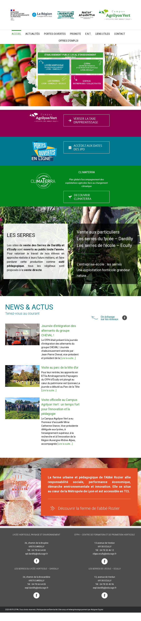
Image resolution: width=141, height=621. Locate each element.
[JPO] (44, 141)
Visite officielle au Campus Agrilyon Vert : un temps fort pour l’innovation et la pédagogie (22, 408)
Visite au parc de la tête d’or (22, 376)
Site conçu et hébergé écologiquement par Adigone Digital (81, 610)
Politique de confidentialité (47, 610)
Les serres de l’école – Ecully (104, 245)
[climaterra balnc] (44, 168)
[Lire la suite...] (68, 358)
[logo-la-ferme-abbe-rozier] (19, 476)
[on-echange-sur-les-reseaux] (113, 315)
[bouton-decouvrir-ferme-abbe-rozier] (89, 505)
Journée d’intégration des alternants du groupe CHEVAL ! (22, 334)
